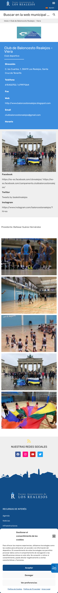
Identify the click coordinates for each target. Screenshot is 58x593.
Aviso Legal (46, 589)
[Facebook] (18, 454)
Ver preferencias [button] (29, 582)
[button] (54, 536)
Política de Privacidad (31, 589)
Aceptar (29, 568)
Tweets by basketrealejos (14, 197)
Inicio (6, 21)
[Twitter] (40, 454)
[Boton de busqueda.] (54, 14)
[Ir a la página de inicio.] (20, 3)
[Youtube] (32, 454)
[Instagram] (25, 454)
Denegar (29, 575)
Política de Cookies (15, 589)
